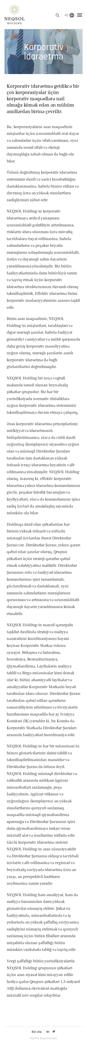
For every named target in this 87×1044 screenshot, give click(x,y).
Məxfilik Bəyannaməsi (43, 1038)
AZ (66, 15)
